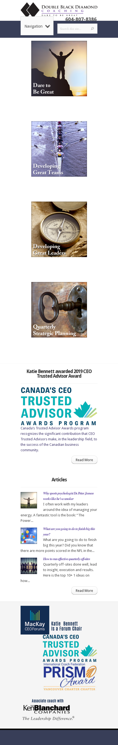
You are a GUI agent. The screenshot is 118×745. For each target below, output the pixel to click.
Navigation (33, 26)
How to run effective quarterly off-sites (66, 558)
